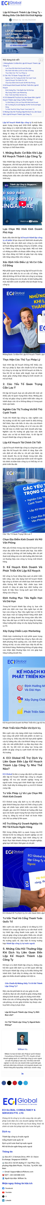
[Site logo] (11, 3)
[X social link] (9, 1083)
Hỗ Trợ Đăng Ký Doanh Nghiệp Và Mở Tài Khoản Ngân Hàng (23, 106)
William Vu (16, 20)
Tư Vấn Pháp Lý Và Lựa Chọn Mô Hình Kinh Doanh (21, 102)
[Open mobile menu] (42, 3)
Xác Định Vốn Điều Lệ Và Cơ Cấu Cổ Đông (19, 70)
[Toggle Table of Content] (39, 60)
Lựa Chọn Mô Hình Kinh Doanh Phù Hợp (18, 68)
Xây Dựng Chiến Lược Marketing (16, 92)
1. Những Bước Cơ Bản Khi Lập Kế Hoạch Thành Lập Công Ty (21, 64)
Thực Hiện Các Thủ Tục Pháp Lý (16, 73)
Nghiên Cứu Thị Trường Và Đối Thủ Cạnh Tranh (20, 78)
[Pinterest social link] (15, 1083)
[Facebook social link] (4, 1083)
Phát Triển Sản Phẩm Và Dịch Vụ (16, 95)
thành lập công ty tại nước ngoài (20, 943)
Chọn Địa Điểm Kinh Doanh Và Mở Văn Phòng (20, 83)
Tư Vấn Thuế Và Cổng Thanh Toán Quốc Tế (19, 109)
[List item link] (23, 1188)
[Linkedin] (22, 1074)
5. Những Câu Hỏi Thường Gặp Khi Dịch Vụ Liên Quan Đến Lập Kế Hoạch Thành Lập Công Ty (22, 113)
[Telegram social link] (25, 1083)
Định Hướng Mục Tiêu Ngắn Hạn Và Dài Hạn (19, 90)
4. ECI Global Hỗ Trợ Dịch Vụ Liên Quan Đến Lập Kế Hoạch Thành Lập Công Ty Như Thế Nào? (21, 98)
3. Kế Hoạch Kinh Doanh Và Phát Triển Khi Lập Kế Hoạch (21, 86)
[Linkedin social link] (20, 1083)
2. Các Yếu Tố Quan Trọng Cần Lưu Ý (16, 75)
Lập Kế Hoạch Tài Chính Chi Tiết (16, 80)
